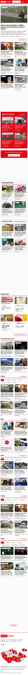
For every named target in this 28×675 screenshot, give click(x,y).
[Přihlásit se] (23, 2)
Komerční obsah (7, 221)
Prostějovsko (22, 499)
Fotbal (7, 459)
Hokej (12, 459)
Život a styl (8, 542)
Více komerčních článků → (20, 221)
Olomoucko (8, 499)
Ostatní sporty (18, 459)
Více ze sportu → (23, 455)
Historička (20, 542)
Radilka (13, 542)
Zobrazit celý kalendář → (20, 334)
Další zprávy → (14, 625)
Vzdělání (14, 382)
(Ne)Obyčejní (14, 544)
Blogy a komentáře (5, 544)
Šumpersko (4, 502)
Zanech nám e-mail (14, 155)
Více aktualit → (22, 39)
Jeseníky (11, 502)
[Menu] (26, 2)
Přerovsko (15, 499)
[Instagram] (3, 644)
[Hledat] (19, 2)
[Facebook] (1, 644)
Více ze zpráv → (23, 376)
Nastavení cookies (5, 641)
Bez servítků (22, 544)
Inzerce (20, 641)
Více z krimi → (24, 419)
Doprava (3, 382)
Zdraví (9, 382)
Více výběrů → (23, 114)
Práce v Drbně (13, 641)
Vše (2, 459)
